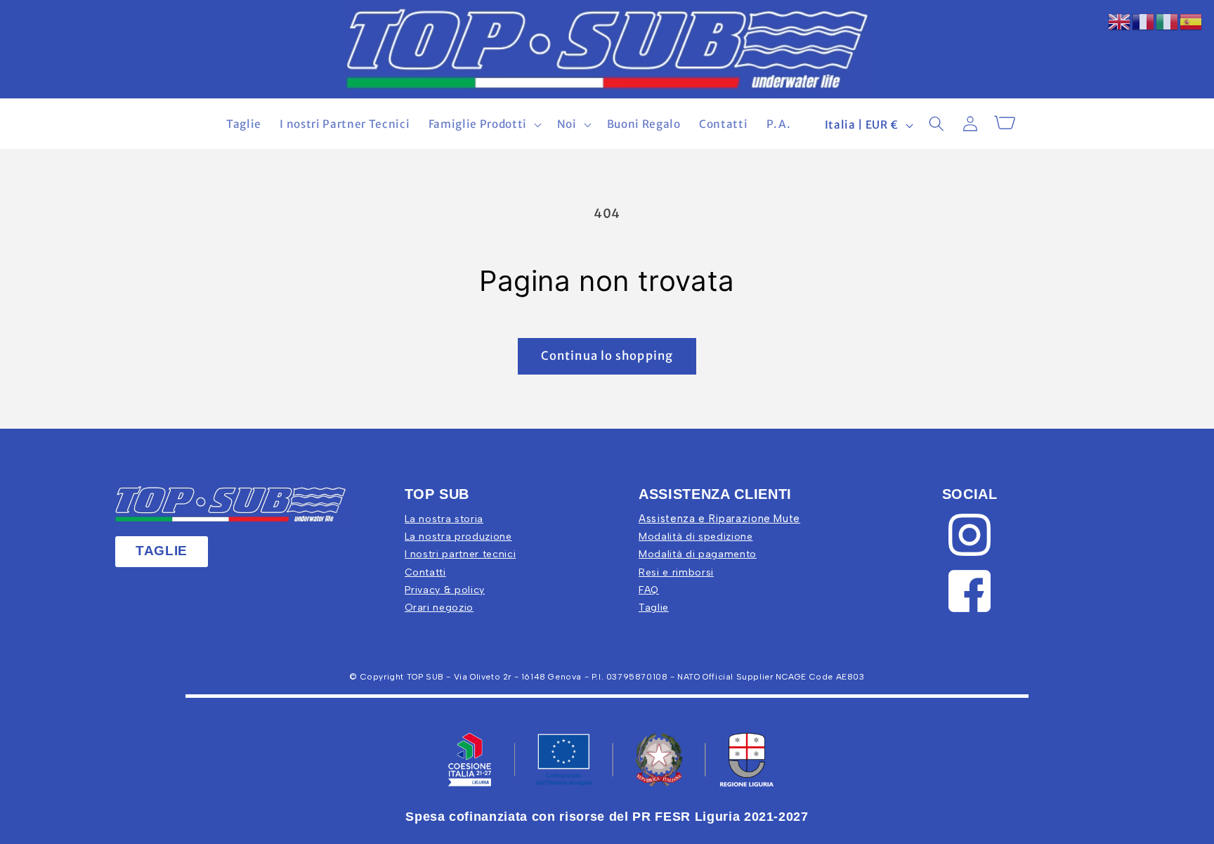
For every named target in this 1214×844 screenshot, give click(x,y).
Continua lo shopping (607, 356)
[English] (1120, 21)
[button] (483, 124)
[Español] (1191, 21)
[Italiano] (1168, 21)
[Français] (1144, 21)
